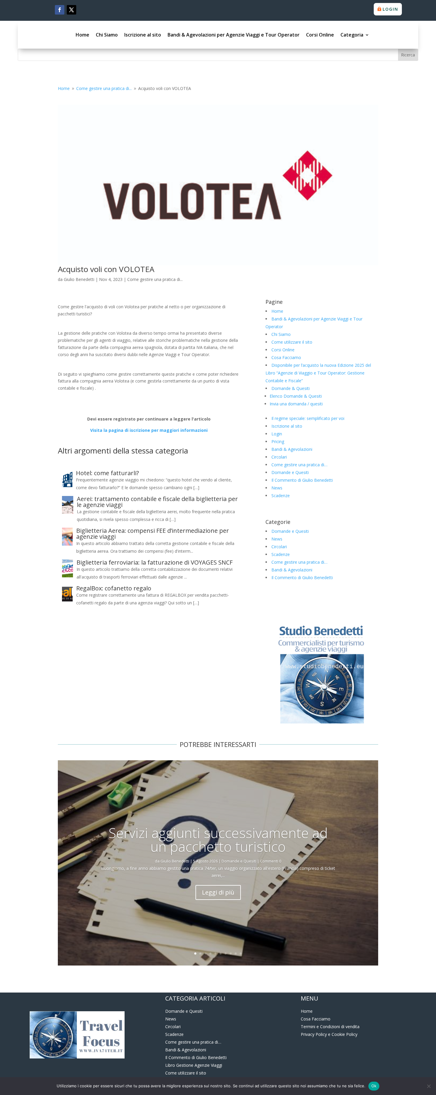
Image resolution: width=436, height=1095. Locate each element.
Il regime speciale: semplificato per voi (307, 418)
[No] (429, 1086)
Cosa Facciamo (286, 357)
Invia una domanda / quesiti (296, 404)
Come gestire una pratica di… (299, 464)
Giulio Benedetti (79, 279)
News (276, 488)
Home (82, 34)
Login (390, 9)
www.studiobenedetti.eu (323, 666)
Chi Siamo (107, 34)
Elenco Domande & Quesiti (296, 396)
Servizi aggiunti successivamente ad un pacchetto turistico (218, 840)
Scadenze (280, 495)
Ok (374, 1085)
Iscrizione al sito (142, 34)
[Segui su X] (71, 10)
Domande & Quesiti (290, 388)
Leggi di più (218, 892)
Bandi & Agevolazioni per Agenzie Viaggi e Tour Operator (234, 34)
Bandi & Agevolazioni (291, 449)
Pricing (277, 441)
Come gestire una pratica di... (155, 279)
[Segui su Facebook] (59, 10)
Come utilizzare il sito (291, 342)
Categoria (351, 34)
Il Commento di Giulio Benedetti (302, 480)
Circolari (279, 457)
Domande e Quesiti (290, 472)
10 (241, 953)
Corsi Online (320, 34)
